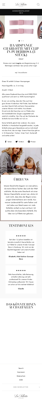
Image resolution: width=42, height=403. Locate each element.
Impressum (21, 372)
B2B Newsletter (21, 387)
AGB (21, 380)
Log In (18, 63)
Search (21, 368)
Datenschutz (21, 376)
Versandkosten (22, 72)
